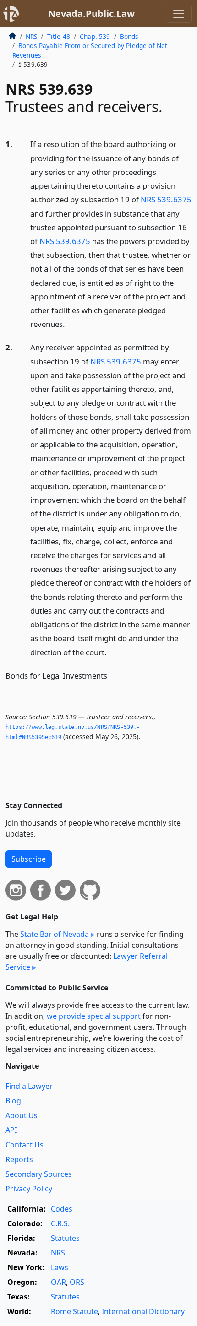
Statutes (65, 1238)
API (11, 1130)
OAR (58, 1282)
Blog (13, 1101)
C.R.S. (60, 1223)
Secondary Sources (38, 1174)
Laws (59, 1267)
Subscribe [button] (28, 859)
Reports (19, 1159)
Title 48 (58, 36)
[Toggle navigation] (179, 14)
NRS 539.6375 (166, 199)
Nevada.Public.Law (91, 13)
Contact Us (24, 1145)
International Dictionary (143, 1311)
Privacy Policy (28, 1189)
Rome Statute (74, 1311)
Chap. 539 (95, 36)
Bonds (129, 36)
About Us (21, 1115)
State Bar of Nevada (54, 934)
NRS (31, 36)
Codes (61, 1209)
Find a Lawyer (29, 1086)
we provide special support (94, 1016)
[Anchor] (70, 323)
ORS (77, 1282)
